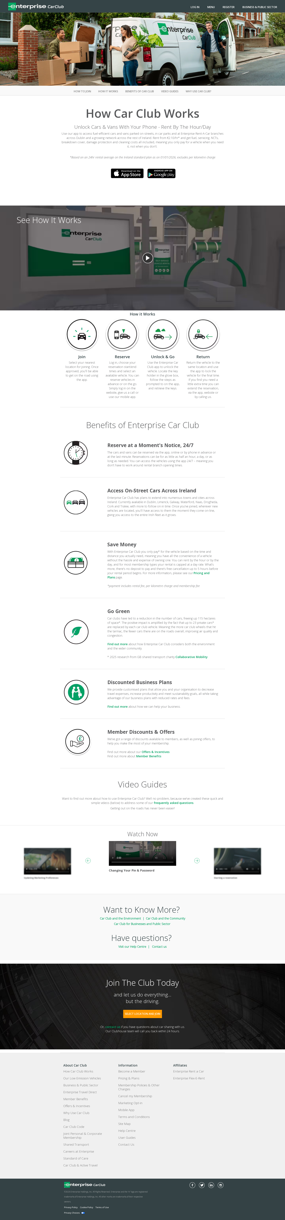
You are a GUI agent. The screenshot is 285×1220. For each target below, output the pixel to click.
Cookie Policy (86, 1207)
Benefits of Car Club (139, 91)
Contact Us (126, 1144)
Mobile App (126, 1110)
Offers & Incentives (156, 752)
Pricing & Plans (128, 1078)
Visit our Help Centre (132, 947)
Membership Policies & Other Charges (139, 1087)
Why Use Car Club (76, 1113)
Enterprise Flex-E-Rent (189, 1078)
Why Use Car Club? (198, 91)
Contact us (159, 947)
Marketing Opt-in (130, 1103)
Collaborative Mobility (191, 657)
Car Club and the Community (165, 918)
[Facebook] (192, 1185)
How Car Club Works (78, 1071)
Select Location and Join (142, 1014)
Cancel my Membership (135, 1096)
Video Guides (169, 91)
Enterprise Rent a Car (188, 1071)
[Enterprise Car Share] (94, 1185)
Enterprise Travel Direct (80, 1092)
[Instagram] (220, 1185)
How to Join (82, 91)
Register (229, 7)
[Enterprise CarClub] (36, 6)
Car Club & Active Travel (80, 1165)
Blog (66, 1120)
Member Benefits (148, 756)
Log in (195, 7)
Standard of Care (75, 1158)
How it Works (108, 91)
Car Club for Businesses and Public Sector (142, 924)
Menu (211, 7)
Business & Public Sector (259, 7)
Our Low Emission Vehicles (82, 1078)
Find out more (117, 644)
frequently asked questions (173, 803)
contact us (112, 1027)
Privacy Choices (72, 1212)
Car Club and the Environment (120, 918)
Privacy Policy (71, 1207)
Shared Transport (76, 1144)
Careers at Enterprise (78, 1151)
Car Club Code (73, 1127)
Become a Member (131, 1071)
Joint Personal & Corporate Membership (82, 1135)
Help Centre (127, 1131)
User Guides (127, 1137)
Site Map (124, 1124)
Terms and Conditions (134, 1117)
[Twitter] (202, 1185)
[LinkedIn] (211, 1185)
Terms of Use (102, 1207)
